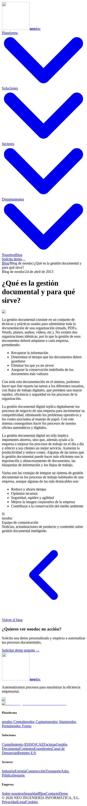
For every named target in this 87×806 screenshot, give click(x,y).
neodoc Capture (35, 722)
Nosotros (8, 255)
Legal (21, 802)
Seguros (19, 775)
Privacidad (9, 802)
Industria (8, 771)
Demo (63, 793)
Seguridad (31, 793)
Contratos (27, 749)
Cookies (32, 802)
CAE (40, 744)
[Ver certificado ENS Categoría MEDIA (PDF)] (34, 704)
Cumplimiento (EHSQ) (19, 744)
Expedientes (43, 749)
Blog (18, 255)
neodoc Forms (20, 726)
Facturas (50, 744)
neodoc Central (13, 722)
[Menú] (24, 260)
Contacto (52, 793)
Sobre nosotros (13, 793)
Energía (20, 771)
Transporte (53, 771)
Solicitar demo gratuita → (20, 650)
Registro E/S (26, 753)
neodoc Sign (56, 722)
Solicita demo (12, 259)
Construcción (35, 771)
